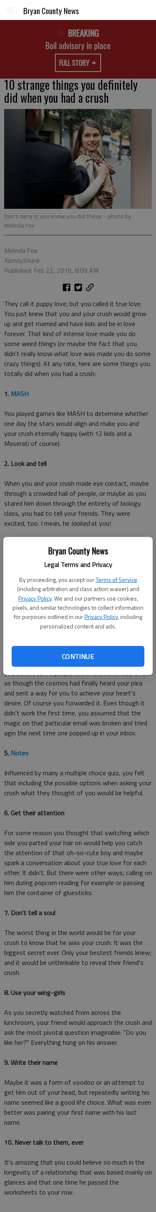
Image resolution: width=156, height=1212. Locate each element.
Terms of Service (116, 579)
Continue (78, 656)
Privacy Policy (35, 598)
